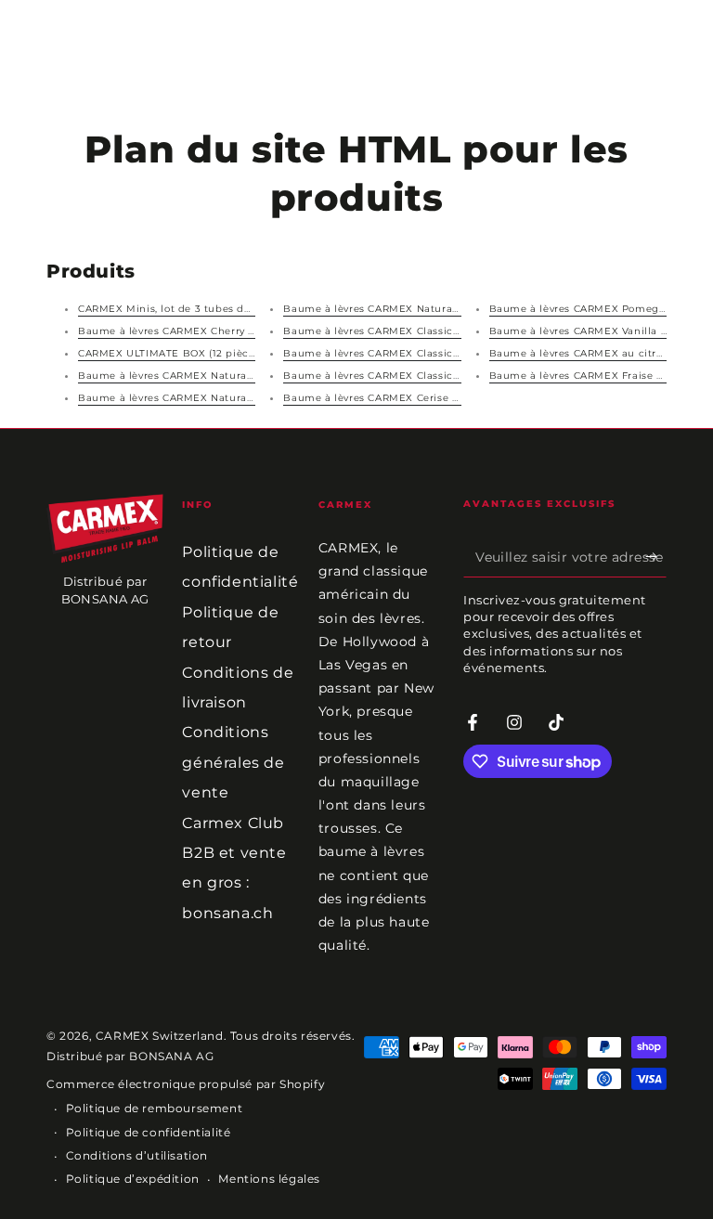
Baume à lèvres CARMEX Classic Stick (382, 353)
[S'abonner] (656, 556)
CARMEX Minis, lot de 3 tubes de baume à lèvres (206, 309)
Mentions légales (269, 1179)
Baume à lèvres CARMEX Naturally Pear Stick (196, 376)
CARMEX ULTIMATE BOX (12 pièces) (171, 353)
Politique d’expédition (133, 1179)
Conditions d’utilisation (137, 1155)
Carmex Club (233, 823)
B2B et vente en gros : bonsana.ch (234, 883)
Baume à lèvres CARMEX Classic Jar (377, 331)
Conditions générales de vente (233, 762)
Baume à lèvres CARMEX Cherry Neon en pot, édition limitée (237, 331)
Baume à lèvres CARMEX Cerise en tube (388, 398)
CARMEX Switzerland (160, 1036)
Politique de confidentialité (148, 1132)
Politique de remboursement (154, 1108)
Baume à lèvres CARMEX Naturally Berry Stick (404, 309)
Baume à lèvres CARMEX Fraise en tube (593, 376)
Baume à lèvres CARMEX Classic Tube (382, 376)
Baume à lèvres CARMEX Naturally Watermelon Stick (217, 398)
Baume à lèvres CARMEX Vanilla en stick (596, 331)
